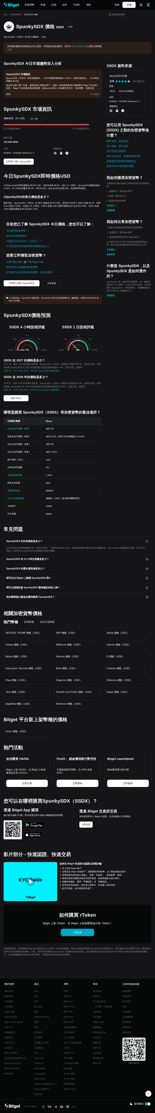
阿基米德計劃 (99, 1032)
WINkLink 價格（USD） (69, 644)
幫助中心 (97, 996)
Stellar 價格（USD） (118, 633)
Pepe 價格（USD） (16, 680)
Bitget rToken (70, 1089)
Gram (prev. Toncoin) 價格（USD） (24, 668)
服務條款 (126, 1027)
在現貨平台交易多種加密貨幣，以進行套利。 (30, 272)
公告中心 (9, 1027)
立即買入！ (112, 205)
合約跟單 (38, 1037)
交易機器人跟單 (41, 1042)
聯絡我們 (9, 996)
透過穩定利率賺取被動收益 (121, 161)
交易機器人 (39, 1048)
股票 (36, 1011)
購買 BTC (68, 996)
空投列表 (38, 1094)
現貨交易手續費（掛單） (19, 428)
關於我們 (9, 991)
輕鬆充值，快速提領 (117, 141)
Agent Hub (39, 1058)
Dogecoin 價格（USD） (69, 680)
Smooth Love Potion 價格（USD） (74, 692)
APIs (36, 1053)
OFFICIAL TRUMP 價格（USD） (23, 633)
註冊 (129, 4)
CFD (36, 1001)
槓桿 (36, 1022)
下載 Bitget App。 (36, 262)
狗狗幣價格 (69, 1084)
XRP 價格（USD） (66, 633)
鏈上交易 (38, 1006)
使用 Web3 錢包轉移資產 (120, 166)
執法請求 (126, 996)
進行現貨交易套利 (116, 151)
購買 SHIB (68, 1022)
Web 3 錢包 (39, 1068)
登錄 (117, 4)
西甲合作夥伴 (11, 1053)
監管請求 (126, 1001)
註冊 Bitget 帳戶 (14, 262)
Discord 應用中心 (42, 1089)
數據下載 (97, 1042)
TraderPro (39, 1063)
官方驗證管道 (99, 1001)
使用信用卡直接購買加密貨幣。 (23, 267)
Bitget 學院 (10, 1011)
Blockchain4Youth (13, 1063)
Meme (112, 91)
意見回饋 (97, 991)
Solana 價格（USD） (17, 644)
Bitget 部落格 (11, 1017)
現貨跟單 (38, 1032)
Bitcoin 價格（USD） (17, 656)
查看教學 (111, 210)
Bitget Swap (39, 1079)
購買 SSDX (16, 398)
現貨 (36, 991)
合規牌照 (126, 1011)
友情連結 (9, 1048)
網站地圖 (9, 1073)
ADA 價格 (68, 1068)
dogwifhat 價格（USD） (19, 704)
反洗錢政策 (127, 1017)
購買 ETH (68, 1001)
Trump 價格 (69, 1079)
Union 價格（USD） (17, 731)
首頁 (5, 14)
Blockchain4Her (12, 1068)
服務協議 (126, 991)
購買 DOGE (69, 1006)
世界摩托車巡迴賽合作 (15, 1058)
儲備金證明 (10, 1032)
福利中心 (97, 1048)
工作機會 (9, 1006)
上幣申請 (97, 1011)
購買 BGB (68, 1017)
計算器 (67, 1048)
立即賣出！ (112, 249)
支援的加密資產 (14, 475)
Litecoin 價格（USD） (119, 644)
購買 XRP (68, 1011)
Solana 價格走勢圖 (72, 1042)
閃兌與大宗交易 (41, 1017)
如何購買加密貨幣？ (17, 230)
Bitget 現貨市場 (78, 46)
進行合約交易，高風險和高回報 (123, 156)
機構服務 (97, 1027)
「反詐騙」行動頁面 (102, 1006)
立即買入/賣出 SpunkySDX (18, 161)
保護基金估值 (13, 490)
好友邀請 (97, 1053)
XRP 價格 (68, 1058)
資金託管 (97, 1037)
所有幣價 (51, 283)
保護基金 (9, 1037)
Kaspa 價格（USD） (118, 692)
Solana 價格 (69, 1073)
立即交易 (86, 824)
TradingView (40, 1073)
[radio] (116, 81)
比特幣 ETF (69, 1053)
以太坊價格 (69, 1037)
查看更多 (111, 295)
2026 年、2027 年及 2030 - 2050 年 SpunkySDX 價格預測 (31, 371)
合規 (124, 1006)
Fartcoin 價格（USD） (68, 656)
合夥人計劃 (98, 1022)
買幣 (66, 991)
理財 (36, 1027)
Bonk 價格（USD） (66, 668)
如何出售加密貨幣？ (17, 236)
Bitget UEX (10, 1042)
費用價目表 (98, 1058)
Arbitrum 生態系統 (126, 91)
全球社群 (9, 1001)
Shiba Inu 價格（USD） (119, 680)
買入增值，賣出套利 (117, 146)
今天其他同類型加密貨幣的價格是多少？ (28, 246)
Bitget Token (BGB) (14, 1022)
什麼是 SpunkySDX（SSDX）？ (23, 241)
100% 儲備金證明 (15, 498)
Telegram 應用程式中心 (45, 1084)
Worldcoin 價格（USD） (69, 704)
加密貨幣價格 (15, 14)
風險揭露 (126, 1032)
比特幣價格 (69, 1032)
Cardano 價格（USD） (119, 668)
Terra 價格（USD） (16, 692)
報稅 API (97, 1063)
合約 (36, 996)
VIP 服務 (97, 1017)
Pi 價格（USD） (115, 656)
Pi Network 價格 (71, 1063)
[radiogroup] (122, 81)
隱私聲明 (126, 1022)
